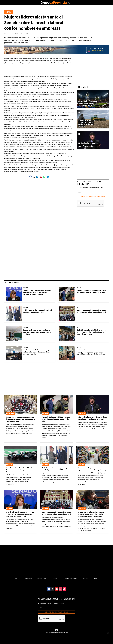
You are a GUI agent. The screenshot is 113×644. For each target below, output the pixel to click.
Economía (81, 464)
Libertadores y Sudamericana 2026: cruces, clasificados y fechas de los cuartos (88, 103)
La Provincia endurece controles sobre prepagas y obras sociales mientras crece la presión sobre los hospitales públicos (91, 352)
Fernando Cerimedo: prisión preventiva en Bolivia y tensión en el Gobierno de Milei (92, 291)
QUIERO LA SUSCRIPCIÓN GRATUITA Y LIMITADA (93, 197)
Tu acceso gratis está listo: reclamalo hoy (89, 182)
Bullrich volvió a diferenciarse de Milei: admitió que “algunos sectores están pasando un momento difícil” (37, 292)
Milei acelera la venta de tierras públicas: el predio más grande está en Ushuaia (92, 418)
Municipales (28, 578)
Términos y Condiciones (70, 578)
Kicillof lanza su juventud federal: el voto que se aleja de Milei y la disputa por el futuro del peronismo (91, 332)
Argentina (81, 414)
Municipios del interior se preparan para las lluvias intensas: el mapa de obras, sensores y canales (37, 352)
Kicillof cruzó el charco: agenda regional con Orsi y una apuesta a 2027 (37, 311)
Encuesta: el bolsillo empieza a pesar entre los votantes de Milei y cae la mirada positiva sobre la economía (91, 514)
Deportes (9, 464)
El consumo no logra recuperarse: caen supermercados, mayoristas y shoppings (92, 469)
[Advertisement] (40, 68)
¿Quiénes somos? (42, 578)
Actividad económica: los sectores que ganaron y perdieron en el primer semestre (86, 123)
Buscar (17, 578)
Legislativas (10, 414)
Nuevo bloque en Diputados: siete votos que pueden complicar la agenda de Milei (91, 311)
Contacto (55, 578)
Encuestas (81, 509)
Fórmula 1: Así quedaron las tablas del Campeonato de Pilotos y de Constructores (19, 470)
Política (8, 12)
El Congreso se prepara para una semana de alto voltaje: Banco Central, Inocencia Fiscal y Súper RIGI (20, 419)
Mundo (96, 578)
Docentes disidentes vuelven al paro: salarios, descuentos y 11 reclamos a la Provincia (37, 332)
